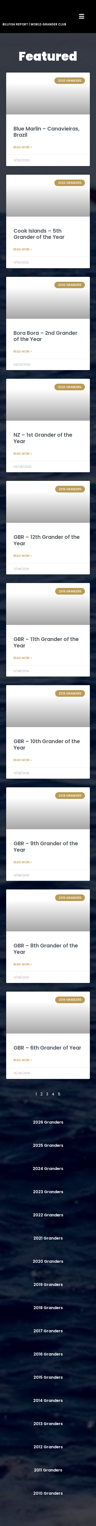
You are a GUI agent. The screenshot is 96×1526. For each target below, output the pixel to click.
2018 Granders (48, 1308)
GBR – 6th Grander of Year (47, 1047)
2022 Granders (48, 1215)
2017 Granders (48, 1331)
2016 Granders (48, 1354)
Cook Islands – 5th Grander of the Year (39, 234)
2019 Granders (48, 1284)
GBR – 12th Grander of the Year (47, 540)
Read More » (23, 147)
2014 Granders (48, 1400)
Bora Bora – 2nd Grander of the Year (45, 336)
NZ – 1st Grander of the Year (43, 438)
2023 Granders (48, 1192)
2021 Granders (48, 1238)
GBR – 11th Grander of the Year (46, 642)
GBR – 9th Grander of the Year (46, 846)
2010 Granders (48, 1493)
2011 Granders (48, 1470)
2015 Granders (48, 1377)
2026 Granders (48, 1122)
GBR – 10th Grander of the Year (47, 744)
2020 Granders (48, 1261)
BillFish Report (15, 24)
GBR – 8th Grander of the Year (46, 948)
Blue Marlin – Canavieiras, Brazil (47, 131)
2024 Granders (48, 1168)
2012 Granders (48, 1447)
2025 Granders (48, 1145)
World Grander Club (48, 24)
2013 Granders (48, 1424)
